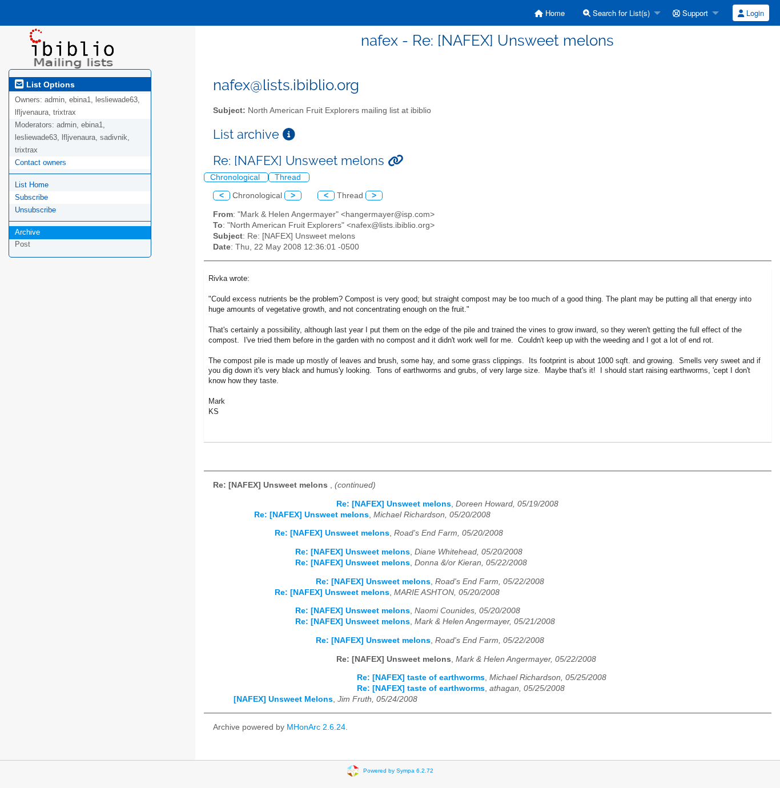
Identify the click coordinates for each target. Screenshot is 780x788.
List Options (49, 84)
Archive (27, 232)
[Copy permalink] (395, 161)
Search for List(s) (620, 12)
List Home (32, 184)
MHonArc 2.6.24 (316, 727)
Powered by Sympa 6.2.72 (398, 770)
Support (694, 12)
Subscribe (31, 197)
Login (754, 12)
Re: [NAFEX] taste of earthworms (421, 677)
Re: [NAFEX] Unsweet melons (393, 504)
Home (554, 12)
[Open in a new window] (289, 134)
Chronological (236, 177)
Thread (289, 177)
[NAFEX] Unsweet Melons (283, 699)
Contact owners (40, 162)
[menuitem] (549, 13)
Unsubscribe (35, 210)
